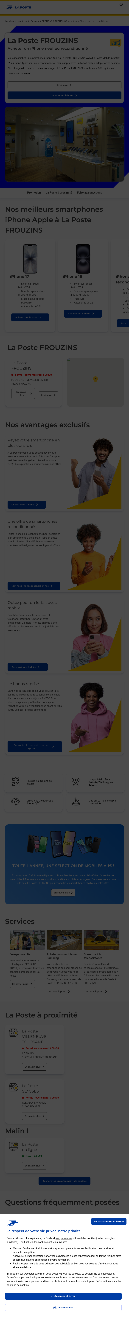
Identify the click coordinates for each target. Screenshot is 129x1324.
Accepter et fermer (65, 1296)
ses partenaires (64, 1238)
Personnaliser (65, 1307)
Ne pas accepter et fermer (109, 1221)
